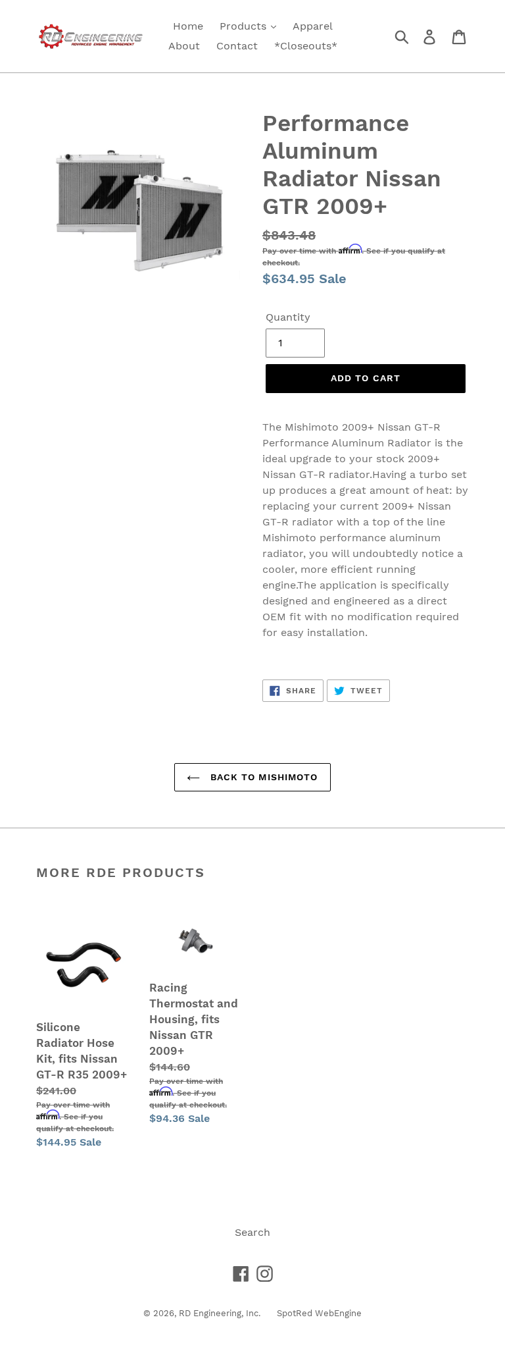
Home (188, 26)
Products (245, 26)
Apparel (313, 26)
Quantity (288, 317)
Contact (237, 46)
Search (252, 1232)
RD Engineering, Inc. (219, 1313)
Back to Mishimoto (262, 777)
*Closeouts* (305, 46)
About (184, 46)
